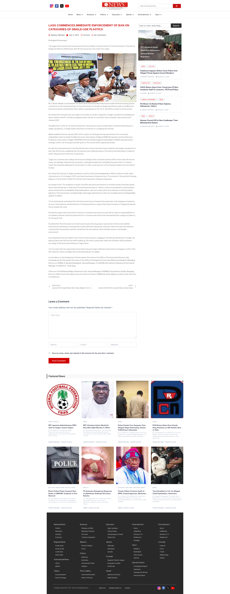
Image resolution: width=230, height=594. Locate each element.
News (142, 43)
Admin (85, 507)
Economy (121, 487)
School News (70, 487)
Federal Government (148, 99)
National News (54, 487)
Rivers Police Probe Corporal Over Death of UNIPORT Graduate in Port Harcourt (62, 493)
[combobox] (155, 6)
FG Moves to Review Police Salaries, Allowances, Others (155, 105)
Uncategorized (149, 43)
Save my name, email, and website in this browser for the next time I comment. (83, 353)
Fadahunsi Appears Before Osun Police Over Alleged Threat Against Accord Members (159, 72)
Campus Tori (145, 83)
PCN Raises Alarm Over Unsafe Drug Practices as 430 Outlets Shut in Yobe (167, 427)
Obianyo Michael (54, 442)
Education (157, 83)
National (129, 487)
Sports (151, 116)
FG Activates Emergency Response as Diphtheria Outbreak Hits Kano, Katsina (97, 493)
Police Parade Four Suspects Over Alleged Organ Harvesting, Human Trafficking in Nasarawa (132, 427)
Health (86, 487)
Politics (151, 66)
